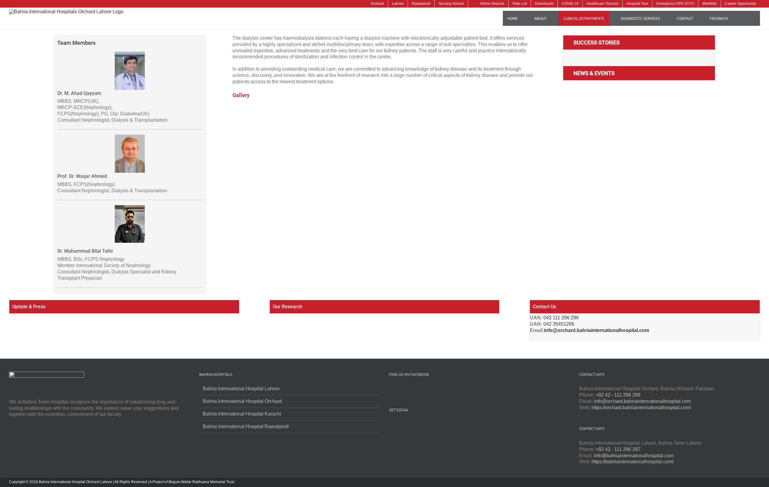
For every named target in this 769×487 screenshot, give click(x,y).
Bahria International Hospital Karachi (242, 413)
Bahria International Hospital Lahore (241, 388)
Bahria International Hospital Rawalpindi (246, 426)
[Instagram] (407, 424)
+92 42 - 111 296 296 (618, 394)
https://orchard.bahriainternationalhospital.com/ (641, 407)
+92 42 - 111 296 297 (618, 449)
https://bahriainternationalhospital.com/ (632, 461)
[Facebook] (391, 424)
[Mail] (423, 424)
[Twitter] (399, 424)
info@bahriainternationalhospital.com (633, 455)
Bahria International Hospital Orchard (242, 401)
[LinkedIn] (415, 424)
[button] (746, 18)
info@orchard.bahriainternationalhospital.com (596, 330)
